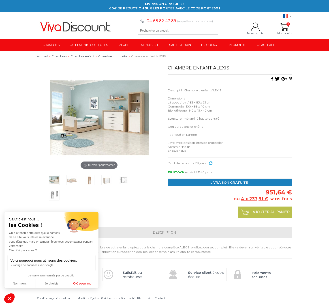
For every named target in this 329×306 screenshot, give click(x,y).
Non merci (20, 283)
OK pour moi (82, 283)
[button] (9, 298)
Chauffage (266, 45)
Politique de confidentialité (118, 298)
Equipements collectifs (88, 45)
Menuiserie (150, 45)
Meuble (124, 45)
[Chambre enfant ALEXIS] (54, 180)
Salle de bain (180, 45)
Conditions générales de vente (56, 298)
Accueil (42, 56)
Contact (160, 298)
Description (164, 233)
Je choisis (51, 283)
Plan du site (144, 298)
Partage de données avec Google (33, 265)
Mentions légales (87, 298)
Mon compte (255, 26)
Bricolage (210, 45)
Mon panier (284, 26)
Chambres (51, 45)
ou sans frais (263, 198)
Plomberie (237, 45)
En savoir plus (177, 150)
